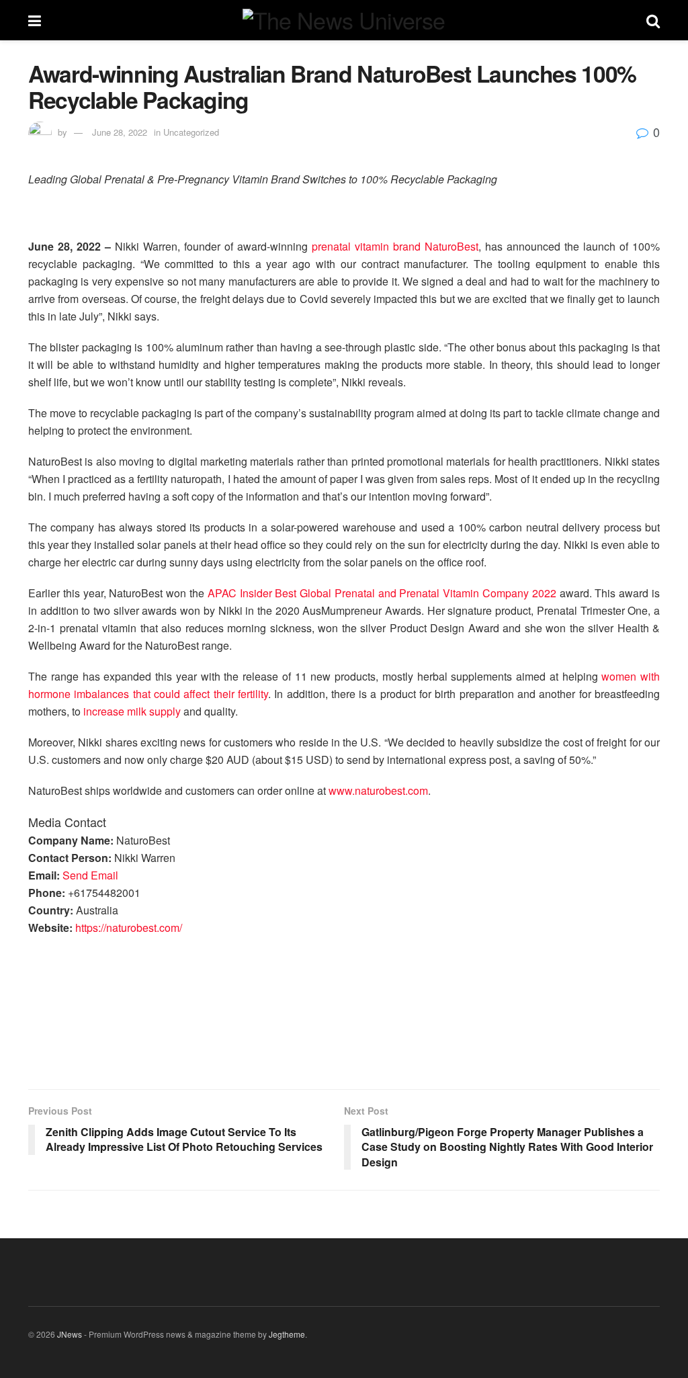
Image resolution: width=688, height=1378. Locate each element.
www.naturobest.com (378, 790)
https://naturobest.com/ (128, 927)
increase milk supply (132, 711)
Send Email (90, 875)
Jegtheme (287, 1334)
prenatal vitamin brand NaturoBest (395, 246)
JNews (69, 1334)
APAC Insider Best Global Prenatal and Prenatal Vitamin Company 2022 (382, 593)
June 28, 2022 (119, 132)
